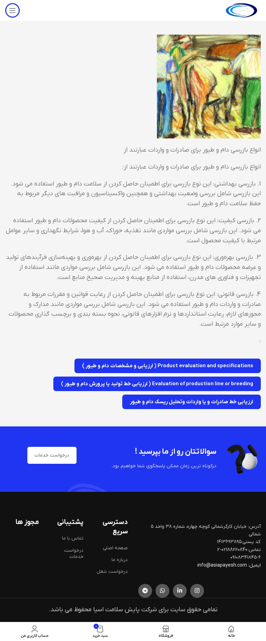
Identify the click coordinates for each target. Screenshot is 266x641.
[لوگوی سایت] (241, 10)
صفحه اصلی (115, 548)
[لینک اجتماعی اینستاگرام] (197, 591)
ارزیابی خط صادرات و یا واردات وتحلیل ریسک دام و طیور (191, 401)
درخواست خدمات (52, 455)
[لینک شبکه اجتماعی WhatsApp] (162, 591)
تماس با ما (72, 538)
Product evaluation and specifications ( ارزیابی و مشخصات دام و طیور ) (167, 365)
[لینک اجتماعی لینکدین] (180, 591)
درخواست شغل (112, 571)
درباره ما (120, 560)
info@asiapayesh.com (222, 565)
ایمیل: (254, 565)
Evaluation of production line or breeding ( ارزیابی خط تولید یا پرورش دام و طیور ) (157, 383)
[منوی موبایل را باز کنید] (12, 10)
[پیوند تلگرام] (145, 591)
